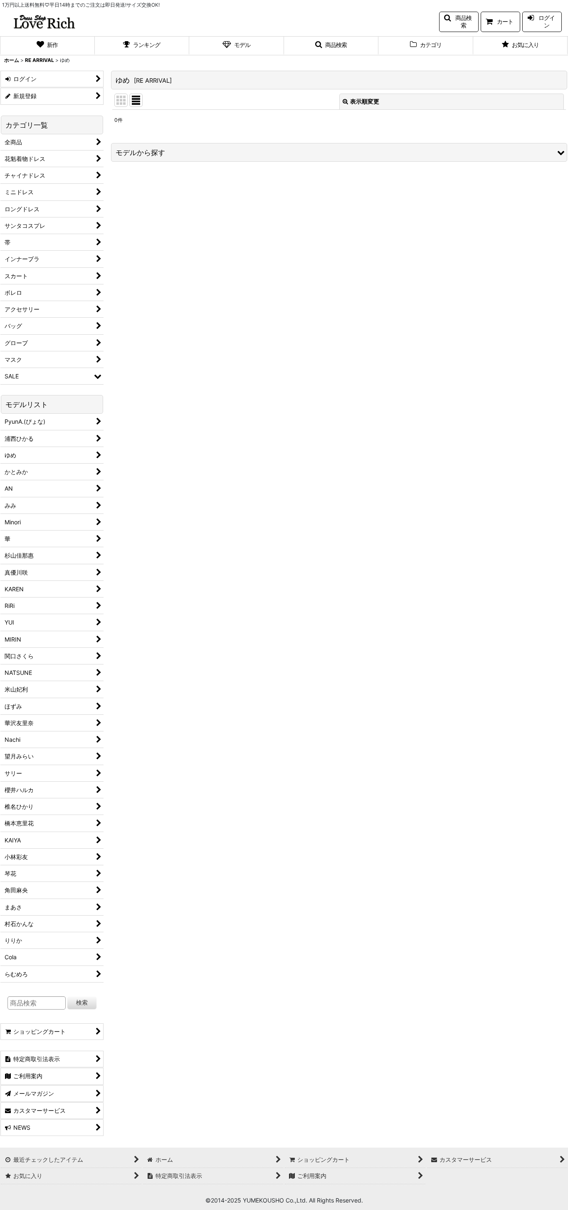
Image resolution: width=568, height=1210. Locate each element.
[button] (459, 22)
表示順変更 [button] (364, 101)
